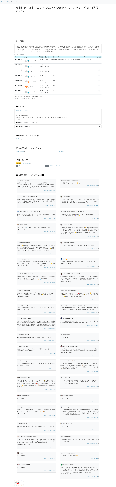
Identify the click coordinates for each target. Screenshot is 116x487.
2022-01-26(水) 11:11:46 (92, 476)
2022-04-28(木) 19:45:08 (49, 299)
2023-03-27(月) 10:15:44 (92, 205)
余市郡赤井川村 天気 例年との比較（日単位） (28, 123)
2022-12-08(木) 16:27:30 (92, 218)
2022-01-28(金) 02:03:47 (49, 401)
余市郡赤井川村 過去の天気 (23, 126)
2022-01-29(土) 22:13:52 (49, 312)
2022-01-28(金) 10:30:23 (92, 371)
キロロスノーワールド (54, 166)
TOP (2, 2)
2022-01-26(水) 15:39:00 (49, 458)
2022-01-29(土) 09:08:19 (92, 325)
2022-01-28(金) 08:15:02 (92, 386)
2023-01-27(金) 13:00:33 (49, 218)
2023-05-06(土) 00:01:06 (49, 190)
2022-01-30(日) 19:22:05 (92, 299)
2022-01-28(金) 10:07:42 (49, 389)
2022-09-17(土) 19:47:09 (49, 253)
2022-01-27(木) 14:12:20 (49, 447)
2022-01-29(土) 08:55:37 (49, 340)
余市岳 (19, 166)
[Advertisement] (58, 28)
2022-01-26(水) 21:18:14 (92, 443)
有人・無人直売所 (25, 163)
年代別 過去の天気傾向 (21, 111)
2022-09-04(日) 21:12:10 (92, 248)
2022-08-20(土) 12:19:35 (92, 266)
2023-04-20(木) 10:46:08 (49, 205)
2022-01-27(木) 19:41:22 (92, 417)
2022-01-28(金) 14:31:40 (92, 355)
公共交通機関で (20, 151)
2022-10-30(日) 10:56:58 (49, 231)
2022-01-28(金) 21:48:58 (92, 340)
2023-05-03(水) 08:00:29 (92, 185)
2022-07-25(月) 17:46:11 (49, 282)
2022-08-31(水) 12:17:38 (49, 267)
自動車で (61, 151)
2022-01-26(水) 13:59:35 (92, 458)
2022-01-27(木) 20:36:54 (49, 415)
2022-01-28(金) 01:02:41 (92, 401)
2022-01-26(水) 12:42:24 (49, 470)
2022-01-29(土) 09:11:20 (49, 328)
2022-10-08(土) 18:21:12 (92, 236)
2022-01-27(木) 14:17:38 (92, 429)
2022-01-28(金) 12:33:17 (49, 368)
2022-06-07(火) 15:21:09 (92, 284)
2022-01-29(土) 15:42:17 (92, 312)
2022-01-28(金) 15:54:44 (49, 353)
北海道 (6, 2)
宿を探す (18, 139)
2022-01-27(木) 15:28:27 (49, 430)
